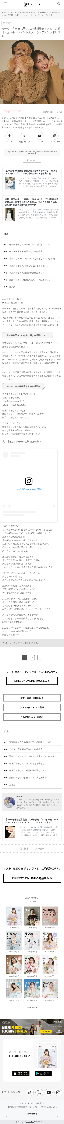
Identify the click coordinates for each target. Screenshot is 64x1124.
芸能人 (8, 23)
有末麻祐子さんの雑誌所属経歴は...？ (26, 273)
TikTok (9, 142)
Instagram (55, 142)
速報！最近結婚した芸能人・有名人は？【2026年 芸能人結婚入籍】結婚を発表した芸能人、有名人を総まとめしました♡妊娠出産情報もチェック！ (32, 202)
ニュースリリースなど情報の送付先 (32, 1103)
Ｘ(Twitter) (24, 142)
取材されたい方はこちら (48, 1107)
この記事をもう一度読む (32, 717)
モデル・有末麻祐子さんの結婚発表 (26, 251)
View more (32, 1007)
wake (19, 796)
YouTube (40, 142)
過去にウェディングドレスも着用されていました (32, 258)
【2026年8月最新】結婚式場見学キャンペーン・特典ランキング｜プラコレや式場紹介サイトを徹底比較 (31, 172)
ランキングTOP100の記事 (32, 707)
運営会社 (11, 1107)
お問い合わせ (32, 1114)
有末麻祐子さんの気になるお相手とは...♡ (29, 265)
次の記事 (41, 848)
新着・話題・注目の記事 (32, 698)
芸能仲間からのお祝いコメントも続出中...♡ (30, 280)
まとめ (12, 287)
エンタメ (15, 12)
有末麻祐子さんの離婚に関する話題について (30, 244)
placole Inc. (30, 1122)
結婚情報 (25, 12)
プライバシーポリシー (31, 1107)
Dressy (32, 4)
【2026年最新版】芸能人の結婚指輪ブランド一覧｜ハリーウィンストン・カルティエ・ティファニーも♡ (31, 820)
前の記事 (23, 848)
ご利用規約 (19, 1107)
